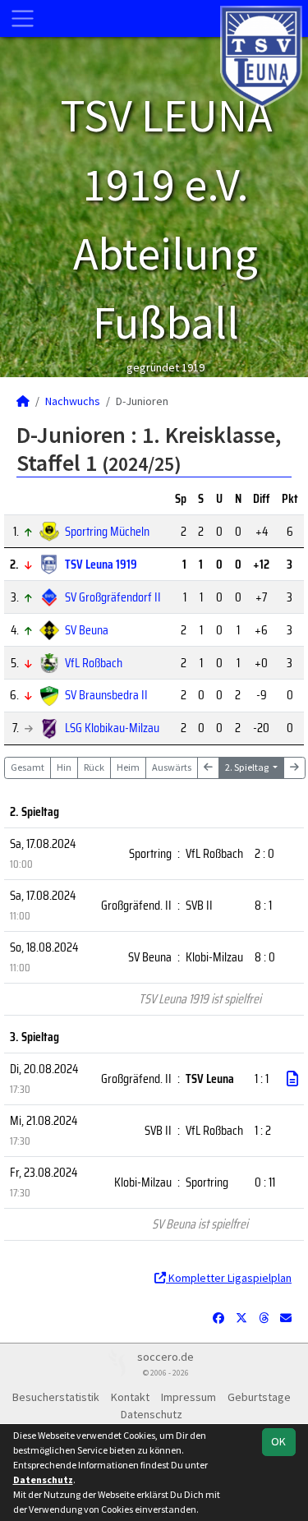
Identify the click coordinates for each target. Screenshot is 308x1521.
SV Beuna (86, 630)
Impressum (188, 1397)
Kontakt (130, 1397)
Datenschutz (151, 1414)
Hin (64, 767)
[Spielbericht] (292, 1079)
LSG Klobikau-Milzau (112, 727)
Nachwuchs (72, 401)
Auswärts (171, 767)
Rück (94, 767)
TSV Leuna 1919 (101, 564)
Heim (128, 767)
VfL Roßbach (93, 662)
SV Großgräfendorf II (113, 597)
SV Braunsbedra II (106, 694)
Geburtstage (259, 1397)
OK (278, 1441)
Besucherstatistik (55, 1397)
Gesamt (27, 767)
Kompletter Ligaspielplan (229, 1277)
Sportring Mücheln (107, 531)
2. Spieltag (247, 767)
